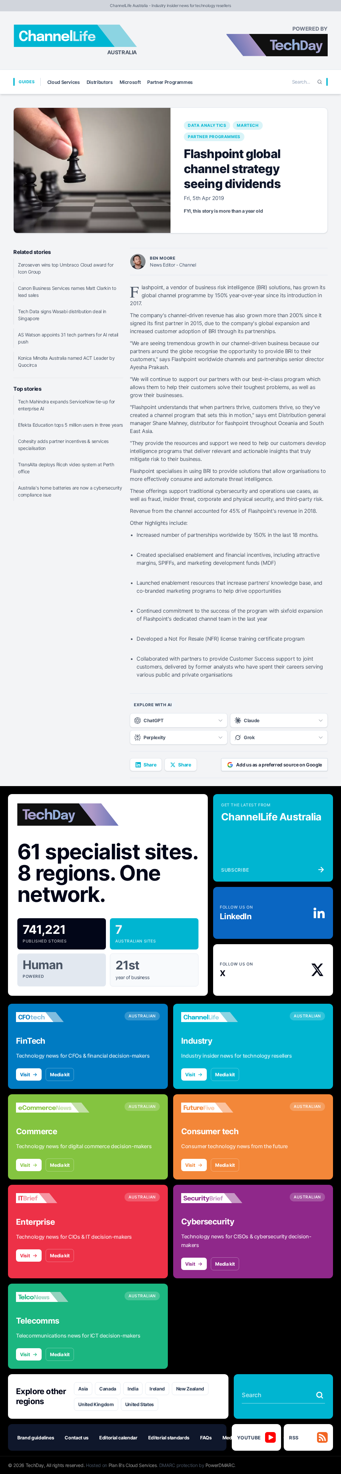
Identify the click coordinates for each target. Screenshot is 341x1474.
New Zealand (190, 1388)
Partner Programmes (170, 82)
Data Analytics (207, 125)
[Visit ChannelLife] (217, 1017)
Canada (107, 1388)
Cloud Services (63, 82)
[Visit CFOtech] (52, 1017)
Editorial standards (168, 1437)
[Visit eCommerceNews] (52, 1107)
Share (150, 764)
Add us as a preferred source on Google (279, 764)
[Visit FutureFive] (217, 1107)
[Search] (320, 82)
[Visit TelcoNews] (52, 1297)
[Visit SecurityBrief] (217, 1198)
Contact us (77, 1437)
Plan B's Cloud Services (133, 1465)
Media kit (60, 1074)
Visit (25, 1074)
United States (139, 1404)
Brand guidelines (35, 1437)
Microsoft (130, 82)
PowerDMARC (220, 1465)
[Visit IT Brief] (52, 1198)
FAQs (206, 1437)
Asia (83, 1388)
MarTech (247, 125)
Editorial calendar (118, 1437)
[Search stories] (319, 1395)
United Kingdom (96, 1404)
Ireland (157, 1388)
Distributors (100, 82)
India (133, 1388)
